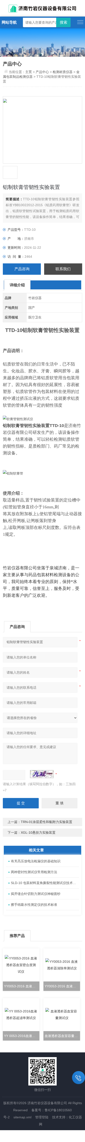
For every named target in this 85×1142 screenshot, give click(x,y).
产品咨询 (22, 269)
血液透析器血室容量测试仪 (62, 1036)
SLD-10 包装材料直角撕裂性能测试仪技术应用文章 (45, 883)
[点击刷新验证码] (42, 774)
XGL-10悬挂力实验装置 (38, 832)
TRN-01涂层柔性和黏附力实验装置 (46, 822)
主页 (29, 72)
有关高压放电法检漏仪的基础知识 (35, 861)
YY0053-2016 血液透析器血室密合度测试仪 (21, 986)
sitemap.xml (22, 1117)
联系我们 (63, 269)
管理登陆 (41, 1117)
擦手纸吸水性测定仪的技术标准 (34, 905)
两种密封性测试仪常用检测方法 (34, 872)
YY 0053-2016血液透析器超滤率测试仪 (21, 1036)
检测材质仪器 (62, 72)
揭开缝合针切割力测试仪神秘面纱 (35, 894)
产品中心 (42, 72)
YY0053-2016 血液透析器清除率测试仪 (62, 986)
